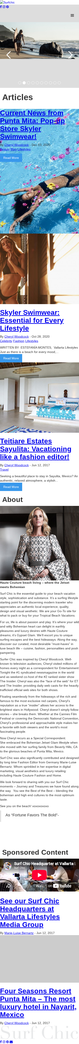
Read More (11, 158)
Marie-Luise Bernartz (19, 933)
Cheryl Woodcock (16, 145)
